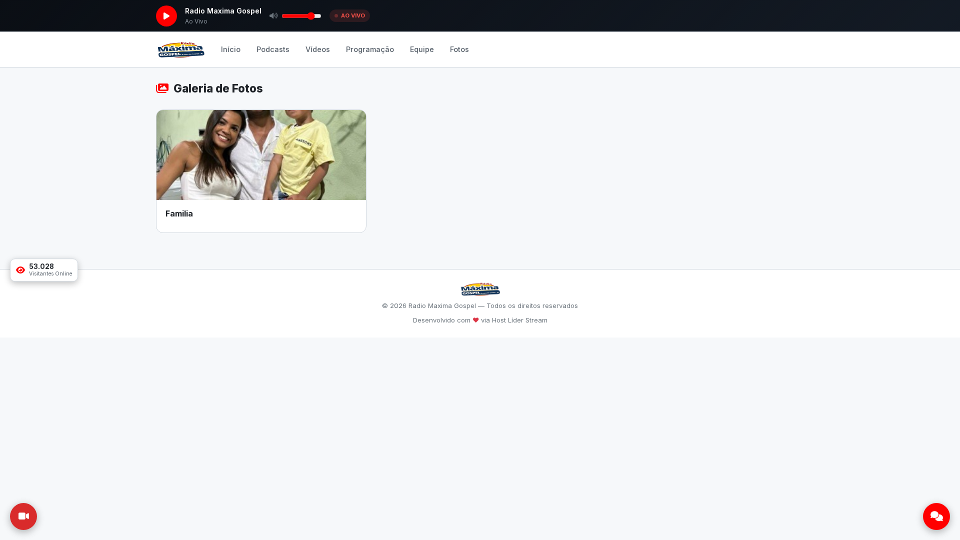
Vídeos (318, 49)
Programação (370, 49)
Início (230, 49)
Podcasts (273, 49)
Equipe (422, 49)
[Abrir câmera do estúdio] (23, 516)
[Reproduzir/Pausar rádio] (166, 16)
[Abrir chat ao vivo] (936, 516)
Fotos (459, 49)
